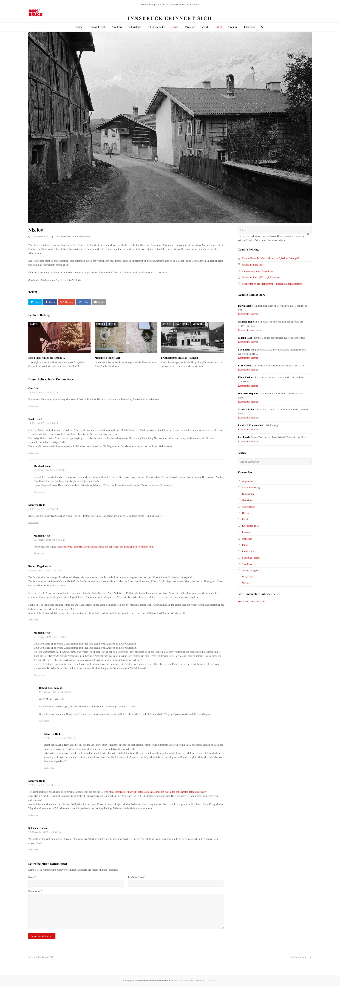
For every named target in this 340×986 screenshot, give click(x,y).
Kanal (245, 519)
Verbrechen (247, 577)
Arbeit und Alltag (251, 487)
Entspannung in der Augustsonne (258, 271)
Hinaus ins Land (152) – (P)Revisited (260, 277)
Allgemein (247, 481)
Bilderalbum (248, 494)
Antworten (33, 406)
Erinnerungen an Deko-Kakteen (179, 357)
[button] (35, 302)
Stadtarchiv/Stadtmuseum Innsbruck (155, 980)
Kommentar (35, 891)
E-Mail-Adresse (136, 877)
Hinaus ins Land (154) (253, 264)
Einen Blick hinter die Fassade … (46, 357)
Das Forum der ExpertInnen (252, 601)
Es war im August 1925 (42, 957)
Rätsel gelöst (248, 551)
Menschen (247, 538)
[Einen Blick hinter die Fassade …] (59, 337)
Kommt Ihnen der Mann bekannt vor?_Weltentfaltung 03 (270, 258)
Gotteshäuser (248, 506)
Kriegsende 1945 (250, 526)
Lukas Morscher (62, 236)
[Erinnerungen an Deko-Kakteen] (192, 337)
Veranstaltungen (250, 570)
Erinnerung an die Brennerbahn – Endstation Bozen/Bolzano (272, 284)
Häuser (80, 236)
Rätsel (87, 236)
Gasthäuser (247, 500)
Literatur (246, 532)
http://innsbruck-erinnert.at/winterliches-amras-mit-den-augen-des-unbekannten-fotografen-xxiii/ (105, 546)
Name (32, 877)
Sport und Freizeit (251, 558)
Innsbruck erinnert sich (170, 18)
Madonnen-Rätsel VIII (107, 357)
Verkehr (198, 324)
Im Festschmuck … (299, 957)
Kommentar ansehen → (250, 314)
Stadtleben (182, 324)
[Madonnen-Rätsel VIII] (126, 337)
